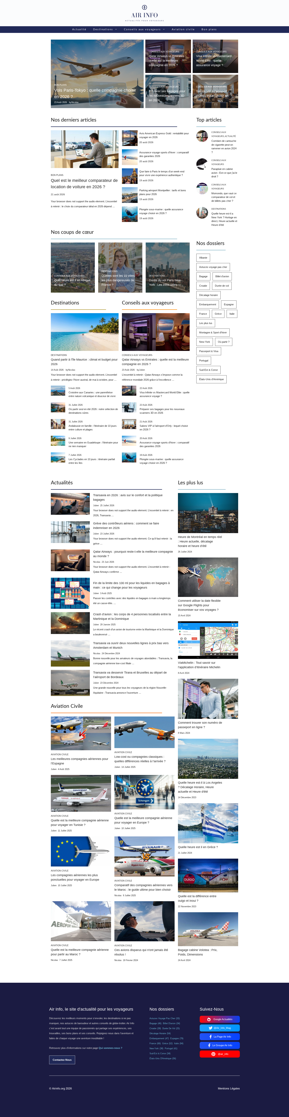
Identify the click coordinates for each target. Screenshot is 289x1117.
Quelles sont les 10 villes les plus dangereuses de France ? (118, 280)
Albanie (203, 257)
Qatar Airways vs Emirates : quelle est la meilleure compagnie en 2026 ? (167, 60)
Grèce (218, 313)
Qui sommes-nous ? (110, 1048)
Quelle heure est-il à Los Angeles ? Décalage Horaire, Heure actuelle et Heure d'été (200, 787)
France (203, 313)
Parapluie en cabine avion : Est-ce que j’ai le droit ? (224, 173)
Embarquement (207, 304)
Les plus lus (205, 323)
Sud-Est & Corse (208, 369)
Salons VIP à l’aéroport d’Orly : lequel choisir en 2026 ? (212, 96)
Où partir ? (223, 341)
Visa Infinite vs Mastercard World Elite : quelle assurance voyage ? (213, 60)
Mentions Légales (229, 1088)
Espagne (229, 304)
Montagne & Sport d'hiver (213, 332)
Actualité (79, 29)
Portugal (203, 360)
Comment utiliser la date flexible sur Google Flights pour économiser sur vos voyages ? (199, 605)
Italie (231, 313)
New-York (204, 341)
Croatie (203, 285)
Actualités (62, 482)
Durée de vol (222, 285)
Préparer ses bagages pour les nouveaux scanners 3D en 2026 (167, 96)
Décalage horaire (208, 295)
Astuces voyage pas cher (213, 267)
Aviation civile (183, 29)
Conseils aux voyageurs (142, 29)
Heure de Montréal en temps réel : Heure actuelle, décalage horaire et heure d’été (200, 541)
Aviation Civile (67, 706)
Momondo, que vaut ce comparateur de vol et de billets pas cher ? (223, 197)
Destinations (103, 29)
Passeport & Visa (208, 351)
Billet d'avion (222, 276)
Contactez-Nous (62, 1059)
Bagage (203, 276)
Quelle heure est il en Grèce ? (198, 847)
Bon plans (209, 29)
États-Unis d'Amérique (211, 379)
